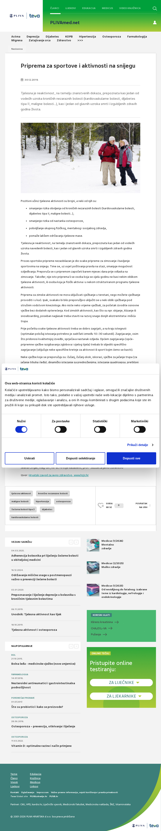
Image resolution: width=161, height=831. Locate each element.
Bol (13, 655)
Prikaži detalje (137, 445)
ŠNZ (112, 804)
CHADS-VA (98, 628)
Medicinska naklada (97, 804)
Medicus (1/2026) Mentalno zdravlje (112, 544)
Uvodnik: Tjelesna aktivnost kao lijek (36, 614)
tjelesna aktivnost (21, 493)
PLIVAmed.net (65, 22)
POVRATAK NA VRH (141, 505)
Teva (13, 796)
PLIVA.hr (53, 796)
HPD (28, 804)
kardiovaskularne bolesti (25, 517)
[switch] (61, 429)
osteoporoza (63, 501)
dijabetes (47, 509)
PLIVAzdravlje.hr (38, 796)
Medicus (107, 8)
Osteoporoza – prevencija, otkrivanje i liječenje (43, 726)
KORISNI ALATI (101, 615)
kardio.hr (37, 804)
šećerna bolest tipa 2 (23, 509)
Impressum (43, 792)
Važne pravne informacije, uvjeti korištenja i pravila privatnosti (84, 792)
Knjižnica (35, 778)
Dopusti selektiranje (80, 458)
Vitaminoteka (123, 804)
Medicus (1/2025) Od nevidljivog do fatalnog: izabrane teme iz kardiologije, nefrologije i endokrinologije (124, 591)
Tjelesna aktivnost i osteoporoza (34, 630)
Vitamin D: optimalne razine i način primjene (41, 746)
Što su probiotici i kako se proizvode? (37, 707)
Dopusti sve (131, 458)
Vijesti (14, 782)
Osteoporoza (19, 717)
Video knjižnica (130, 8)
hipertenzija (42, 501)
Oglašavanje (27, 792)
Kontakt (14, 792)
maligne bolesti (20, 501)
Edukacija (89, 8)
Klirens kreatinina (102, 622)
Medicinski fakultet (73, 804)
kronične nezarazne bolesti (53, 493)
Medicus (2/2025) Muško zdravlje (112, 565)
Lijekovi (70, 8)
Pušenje (96, 634)
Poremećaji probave (23, 698)
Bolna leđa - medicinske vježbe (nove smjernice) (43, 664)
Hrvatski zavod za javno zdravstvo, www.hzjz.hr (59, 475)
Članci (54, 8)
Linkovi (34, 786)
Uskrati (29, 458)
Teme (13, 774)
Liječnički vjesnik (52, 804)
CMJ (22, 804)
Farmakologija (19, 674)
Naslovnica (17, 49)
